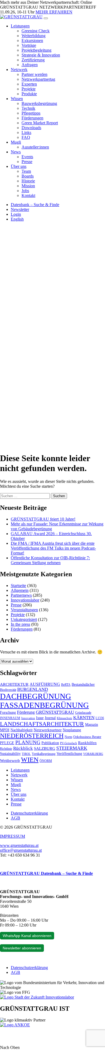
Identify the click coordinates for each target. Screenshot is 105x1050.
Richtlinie (6, 749)
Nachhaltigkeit (21, 730)
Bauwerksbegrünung (39, 103)
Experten (29, 84)
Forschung (8, 712)
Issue (40, 718)
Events (27, 156)
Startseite (18, 585)
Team (26, 171)
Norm (68, 737)
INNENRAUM (10, 718)
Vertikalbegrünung (43, 754)
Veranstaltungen (24, 609)
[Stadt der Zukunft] (37, 997)
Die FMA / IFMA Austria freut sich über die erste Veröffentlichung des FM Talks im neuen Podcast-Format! (53, 548)
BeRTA (66, 685)
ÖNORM (46, 761)
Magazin (91, 725)
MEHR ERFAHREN (54, 12)
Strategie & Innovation (41, 55)
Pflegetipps (31, 113)
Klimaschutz (64, 718)
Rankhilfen (87, 743)
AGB (15, 818)
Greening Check (36, 31)
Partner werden (34, 74)
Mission (28, 185)
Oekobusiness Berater (87, 737)
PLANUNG (27, 742)
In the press (20, 624)
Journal (50, 718)
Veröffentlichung (69, 754)
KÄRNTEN (83, 717)
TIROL (26, 753)
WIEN (29, 759)
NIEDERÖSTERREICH (32, 735)
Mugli (16, 142)
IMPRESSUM (12, 836)
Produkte (29, 93)
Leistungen (20, 26)
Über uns (18, 166)
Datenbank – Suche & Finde (35, 204)
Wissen (17, 98)
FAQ (26, 137)
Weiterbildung (34, 35)
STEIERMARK (71, 748)
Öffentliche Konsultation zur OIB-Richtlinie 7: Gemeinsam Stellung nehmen (50, 560)
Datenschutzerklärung (29, 813)
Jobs (25, 190)
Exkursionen (32, 40)
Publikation (50, 743)
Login (16, 214)
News (16, 152)
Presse (27, 161)
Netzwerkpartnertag (38, 79)
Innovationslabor (25, 600)
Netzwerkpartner (48, 730)
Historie (28, 181)
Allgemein (20, 590)
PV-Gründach (68, 743)
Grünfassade (83, 713)
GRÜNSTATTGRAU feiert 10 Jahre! (43, 519)
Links (26, 132)
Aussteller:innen (35, 147)
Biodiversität (8, 690)
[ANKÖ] (15, 1025)
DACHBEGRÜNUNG (35, 696)
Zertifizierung (33, 60)
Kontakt (28, 195)
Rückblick (23, 748)
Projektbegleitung (36, 50)
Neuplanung (72, 730)
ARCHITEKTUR (14, 684)
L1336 (100, 718)
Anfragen (30, 64)
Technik (28, 108)
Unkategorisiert (24, 619)
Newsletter (20, 209)
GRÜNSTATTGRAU (55, 712)
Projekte (29, 89)
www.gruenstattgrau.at (19, 845)
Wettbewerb (10, 760)
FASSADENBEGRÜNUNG (44, 705)
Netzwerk (19, 69)
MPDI (4, 730)
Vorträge (29, 45)
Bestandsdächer (83, 685)
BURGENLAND (32, 689)
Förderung (26, 712)
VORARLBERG (93, 753)
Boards (28, 176)
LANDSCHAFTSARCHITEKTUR (42, 723)
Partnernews (21, 595)
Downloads (31, 127)
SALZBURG (44, 748)
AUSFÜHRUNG (45, 684)
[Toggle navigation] (46, 18)
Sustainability (10, 754)
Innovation (28, 718)
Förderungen (32, 118)
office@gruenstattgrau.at (21, 850)
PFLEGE (7, 743)
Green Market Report (40, 123)
